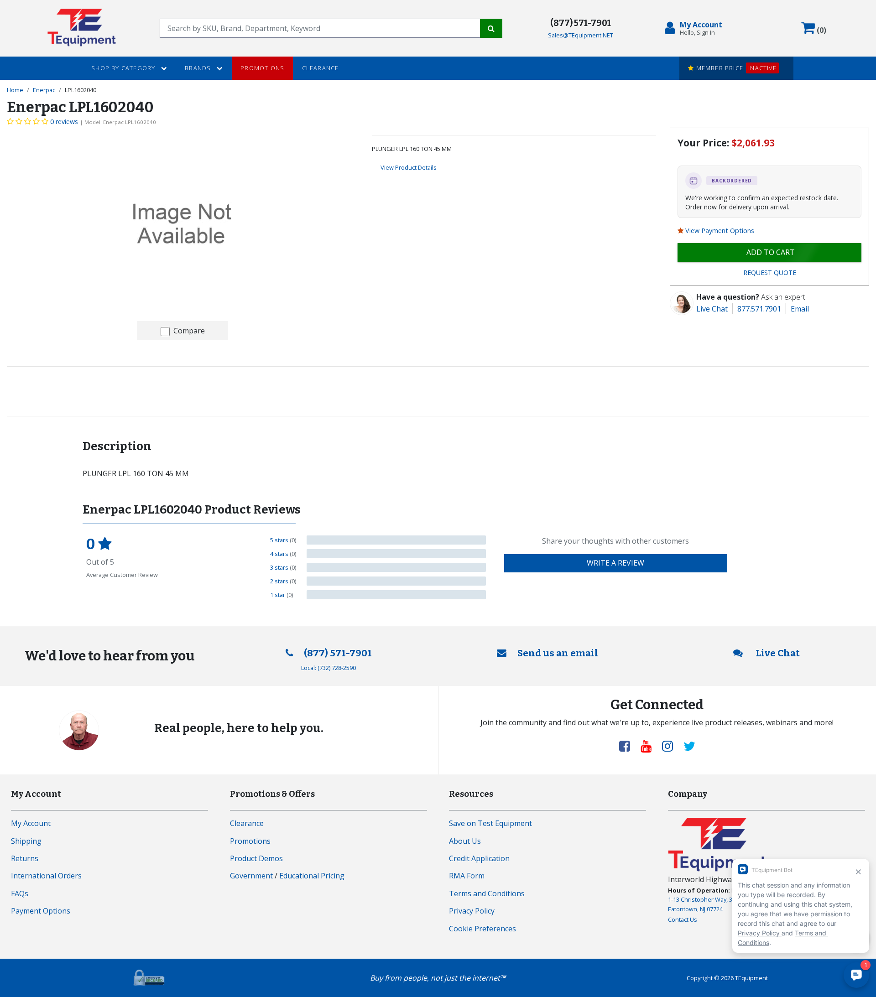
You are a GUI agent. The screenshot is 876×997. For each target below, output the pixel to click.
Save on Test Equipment (490, 823)
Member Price (735, 68)
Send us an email (557, 653)
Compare (189, 331)
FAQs (19, 893)
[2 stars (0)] (396, 581)
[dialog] (695, 28)
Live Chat (712, 309)
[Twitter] (689, 745)
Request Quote (769, 272)
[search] (320, 28)
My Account (31, 823)
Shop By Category (124, 68)
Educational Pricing (311, 876)
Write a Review (615, 563)
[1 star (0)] (396, 594)
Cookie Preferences (482, 929)
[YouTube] (650, 745)
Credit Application (479, 858)
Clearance (320, 68)
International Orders (46, 876)
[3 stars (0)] (396, 567)
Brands (199, 68)
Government (251, 876)
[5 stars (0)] (396, 540)
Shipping (26, 841)
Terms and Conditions (487, 893)
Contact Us (682, 919)
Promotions (262, 68)
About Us (465, 841)
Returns (24, 858)
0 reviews (64, 121)
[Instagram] (671, 745)
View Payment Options (719, 230)
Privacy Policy (472, 911)
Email (800, 309)
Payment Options (40, 911)
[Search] (491, 28)
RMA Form (467, 876)
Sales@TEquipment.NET (580, 35)
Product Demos (256, 858)
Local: (328, 668)
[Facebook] (628, 745)
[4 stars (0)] (396, 553)
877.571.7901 (759, 309)
